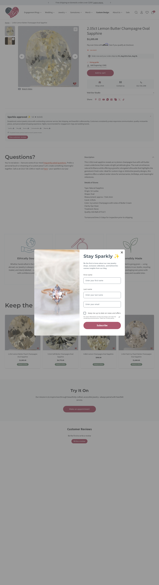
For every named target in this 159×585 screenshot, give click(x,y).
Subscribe (102, 325)
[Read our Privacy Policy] (119, 317)
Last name (87, 289)
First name (87, 275)
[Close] (122, 252)
